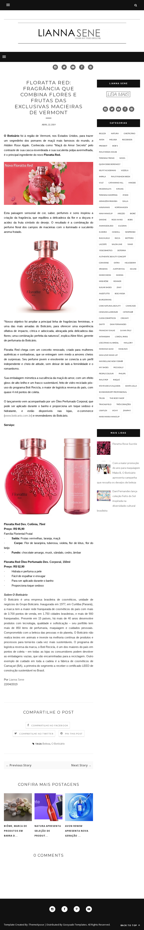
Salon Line (117, 244)
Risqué (116, 380)
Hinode (132, 183)
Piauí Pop (103, 380)
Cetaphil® (128, 312)
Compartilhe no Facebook (49, 725)
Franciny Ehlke (107, 330)
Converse (104, 263)
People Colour (106, 373)
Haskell (116, 232)
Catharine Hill (116, 183)
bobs (130, 219)
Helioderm (130, 263)
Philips (122, 373)
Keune (133, 269)
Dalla (125, 201)
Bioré (133, 213)
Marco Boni (105, 275)
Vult (101, 183)
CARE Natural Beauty (110, 306)
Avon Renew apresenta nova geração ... (76, 830)
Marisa (119, 275)
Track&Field (105, 404)
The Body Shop (117, 398)
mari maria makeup (109, 416)
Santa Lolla (131, 386)
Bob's (115, 146)
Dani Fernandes (118, 324)
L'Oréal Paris (121, 336)
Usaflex (103, 410)
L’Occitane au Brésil (109, 343)
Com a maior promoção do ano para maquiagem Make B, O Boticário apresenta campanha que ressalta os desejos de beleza (118, 472)
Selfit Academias (107, 170)
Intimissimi (104, 336)
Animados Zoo (106, 226)
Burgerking (105, 299)
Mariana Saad (106, 349)
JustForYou (119, 269)
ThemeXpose (36, 924)
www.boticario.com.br (18, 415)
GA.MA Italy (125, 330)
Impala (102, 176)
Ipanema (103, 269)
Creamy (125, 318)
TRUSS (102, 398)
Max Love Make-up (108, 355)
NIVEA (122, 158)
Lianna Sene (16, 679)
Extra (117, 263)
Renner (117, 281)
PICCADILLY (118, 367)
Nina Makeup (105, 213)
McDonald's (105, 189)
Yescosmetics (105, 250)
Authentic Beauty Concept (112, 256)
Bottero (129, 238)
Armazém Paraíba (108, 201)
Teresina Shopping (108, 195)
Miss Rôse (103, 281)
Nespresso (130, 232)
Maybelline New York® (111, 361)
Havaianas (104, 207)
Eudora (103, 232)
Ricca (117, 238)
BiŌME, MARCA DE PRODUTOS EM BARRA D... (15, 830)
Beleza (46, 743)
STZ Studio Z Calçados (109, 386)
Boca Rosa (120, 293)
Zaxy (119, 287)
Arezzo (121, 213)
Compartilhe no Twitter (36, 733)
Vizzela (124, 170)
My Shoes (103, 367)
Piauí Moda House (108, 152)
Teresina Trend (106, 158)
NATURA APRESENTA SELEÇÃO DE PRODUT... (47, 830)
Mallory (128, 343)
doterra (121, 250)
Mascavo (123, 349)
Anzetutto (104, 293)
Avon (101, 139)
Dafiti (102, 324)
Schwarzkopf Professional (113, 392)
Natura (115, 133)
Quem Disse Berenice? (109, 164)
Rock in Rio (117, 219)
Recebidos (127, 139)
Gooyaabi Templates (75, 924)
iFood (125, 195)
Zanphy (127, 410)
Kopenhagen (121, 207)
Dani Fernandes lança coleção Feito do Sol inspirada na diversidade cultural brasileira (117, 501)
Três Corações (123, 404)
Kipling (120, 189)
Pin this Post (74, 733)
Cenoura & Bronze (108, 312)
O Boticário (58, 743)
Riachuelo (104, 238)
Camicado (131, 306)
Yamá (130, 244)
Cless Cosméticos (107, 318)
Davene (102, 219)
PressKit (103, 146)
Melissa (113, 139)
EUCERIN (122, 226)
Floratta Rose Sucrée (124, 443)
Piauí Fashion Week (120, 176)
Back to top (129, 925)
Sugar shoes (105, 287)
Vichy (115, 410)
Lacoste (103, 244)
